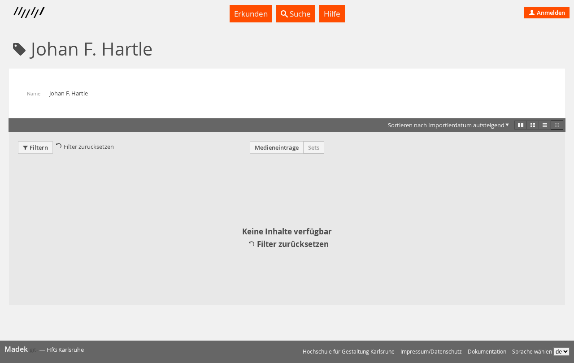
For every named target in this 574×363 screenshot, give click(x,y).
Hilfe (332, 14)
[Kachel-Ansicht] (520, 125)
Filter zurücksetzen (89, 147)
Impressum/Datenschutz (431, 351)
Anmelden (550, 13)
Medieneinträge (277, 147)
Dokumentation (487, 351)
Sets (313, 147)
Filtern (39, 147)
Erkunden (251, 14)
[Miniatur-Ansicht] (557, 125)
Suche (299, 14)
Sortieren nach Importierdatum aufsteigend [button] (446, 125)
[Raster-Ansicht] (532, 125)
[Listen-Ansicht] (545, 125)
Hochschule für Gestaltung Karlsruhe (349, 351)
